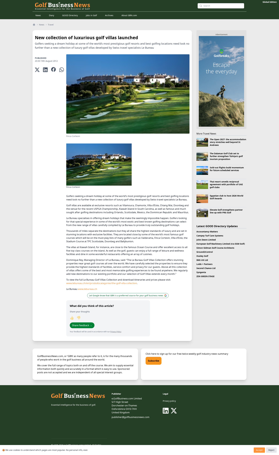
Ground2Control (204, 252)
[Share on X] (37, 69)
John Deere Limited (206, 239)
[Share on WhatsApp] (61, 69)
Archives (109, 15)
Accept (259, 450)
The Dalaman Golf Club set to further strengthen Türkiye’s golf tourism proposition (226, 156)
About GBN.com (129, 15)
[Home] (34, 24)
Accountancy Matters (207, 231)
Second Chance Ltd (205, 268)
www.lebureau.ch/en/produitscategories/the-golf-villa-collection (101, 283)
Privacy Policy (115, 331)
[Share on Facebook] (53, 69)
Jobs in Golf (91, 15)
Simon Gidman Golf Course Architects (215, 247)
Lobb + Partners (204, 264)
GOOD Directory (70, 15)
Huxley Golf (202, 256)
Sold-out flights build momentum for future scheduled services (227, 169)
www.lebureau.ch (87, 289)
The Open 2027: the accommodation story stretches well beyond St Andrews (228, 142)
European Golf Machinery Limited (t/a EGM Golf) (220, 243)
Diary (51, 15)
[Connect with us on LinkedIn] (166, 410)
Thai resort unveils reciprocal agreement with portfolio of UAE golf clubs (226, 184)
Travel (51, 24)
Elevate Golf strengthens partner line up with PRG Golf (226, 211)
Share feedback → (82, 325)
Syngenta (201, 272)
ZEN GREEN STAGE (205, 276)
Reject (271, 450)
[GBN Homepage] (111, 5)
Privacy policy (169, 401)
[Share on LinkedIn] (45, 69)
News (38, 15)
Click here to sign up (157, 353)
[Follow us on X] (174, 410)
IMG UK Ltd (202, 260)
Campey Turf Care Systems (209, 235)
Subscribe (153, 360)
